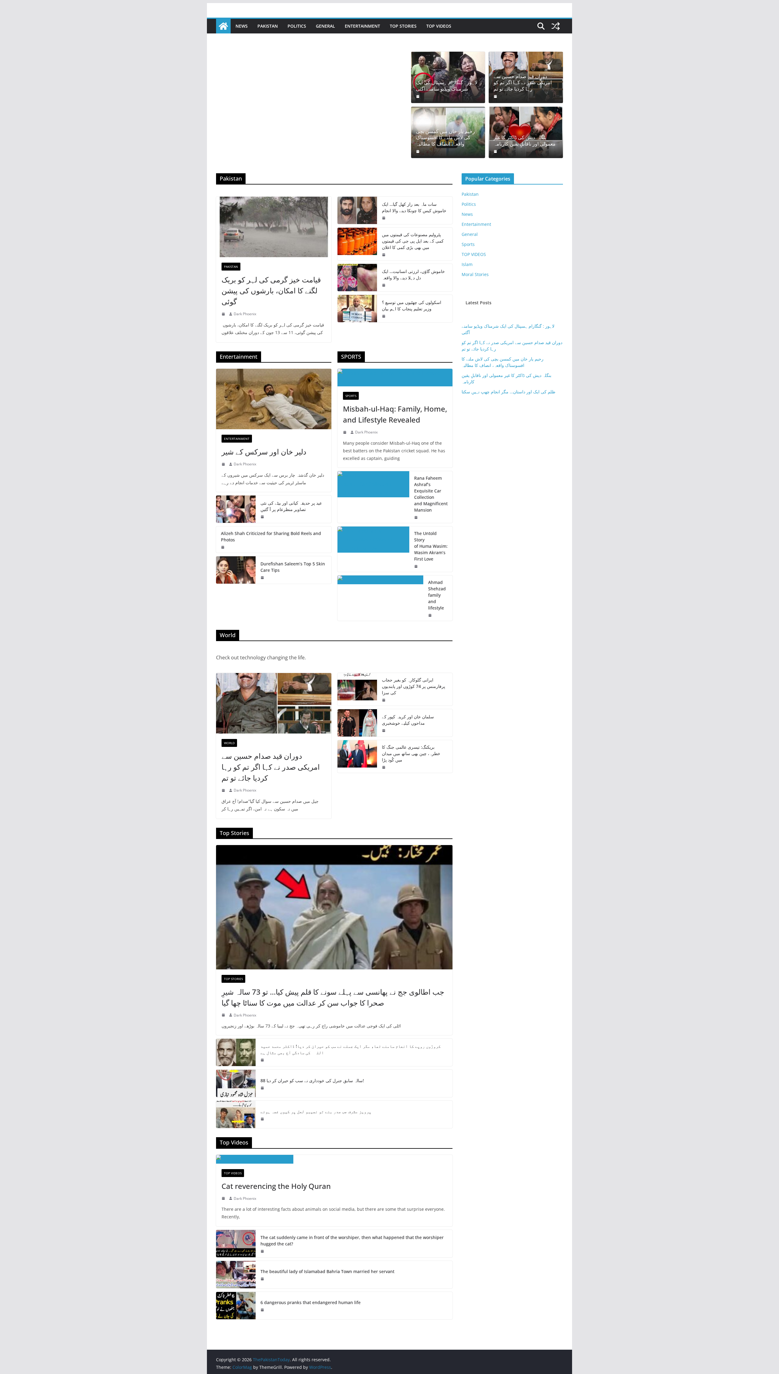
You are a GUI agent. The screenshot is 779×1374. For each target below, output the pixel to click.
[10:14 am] (224, 1015)
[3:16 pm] (384, 218)
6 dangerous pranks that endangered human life (310, 1302)
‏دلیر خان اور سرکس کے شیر (264, 452)
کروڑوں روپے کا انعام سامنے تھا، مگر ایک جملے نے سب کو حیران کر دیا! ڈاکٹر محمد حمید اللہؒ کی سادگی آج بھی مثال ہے (350, 1049)
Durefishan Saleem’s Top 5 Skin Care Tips (292, 567)
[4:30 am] (418, 151)
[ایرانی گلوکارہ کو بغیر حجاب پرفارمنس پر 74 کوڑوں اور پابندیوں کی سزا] (357, 689)
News (242, 26)
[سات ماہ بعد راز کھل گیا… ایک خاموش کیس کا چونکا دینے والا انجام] (357, 210)
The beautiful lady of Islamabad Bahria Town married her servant (327, 1271)
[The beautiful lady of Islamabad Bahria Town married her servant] (236, 1274)
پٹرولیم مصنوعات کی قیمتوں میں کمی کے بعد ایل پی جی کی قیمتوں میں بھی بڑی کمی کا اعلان (413, 241)
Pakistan (267, 26)
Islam (467, 264)
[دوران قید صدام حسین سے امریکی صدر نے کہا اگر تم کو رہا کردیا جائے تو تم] (273, 703)
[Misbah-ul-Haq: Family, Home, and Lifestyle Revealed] (395, 377)
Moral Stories (475, 274)
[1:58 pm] (416, 517)
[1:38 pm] (224, 464)
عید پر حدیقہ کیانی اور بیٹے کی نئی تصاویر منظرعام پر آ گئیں (291, 506)
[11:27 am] (262, 1251)
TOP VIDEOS (438, 26)
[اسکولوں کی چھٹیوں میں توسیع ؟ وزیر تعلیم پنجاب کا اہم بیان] (357, 308)
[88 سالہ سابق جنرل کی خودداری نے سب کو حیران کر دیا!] (236, 1083)
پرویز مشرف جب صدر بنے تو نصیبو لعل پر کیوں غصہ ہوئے (315, 1111)
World (229, 743)
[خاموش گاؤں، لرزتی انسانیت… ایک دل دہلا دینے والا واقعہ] (357, 277)
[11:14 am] (262, 1279)
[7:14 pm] (384, 730)
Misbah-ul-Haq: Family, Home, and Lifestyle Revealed (395, 414)
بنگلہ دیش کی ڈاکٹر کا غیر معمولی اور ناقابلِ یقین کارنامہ (525, 140)
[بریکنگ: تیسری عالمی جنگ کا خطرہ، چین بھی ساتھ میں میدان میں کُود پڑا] (357, 756)
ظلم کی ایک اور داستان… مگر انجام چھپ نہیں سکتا (508, 392)
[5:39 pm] (224, 314)
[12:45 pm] (262, 517)
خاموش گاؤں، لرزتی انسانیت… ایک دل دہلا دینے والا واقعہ (413, 274)
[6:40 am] (418, 96)
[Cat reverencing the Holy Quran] (334, 1159)
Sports (350, 396)
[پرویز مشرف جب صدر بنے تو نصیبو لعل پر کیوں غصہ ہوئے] (236, 1114)
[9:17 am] (496, 96)
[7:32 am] (384, 316)
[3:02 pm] (224, 1198)
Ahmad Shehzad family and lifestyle (437, 595)
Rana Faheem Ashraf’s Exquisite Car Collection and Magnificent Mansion (431, 494)
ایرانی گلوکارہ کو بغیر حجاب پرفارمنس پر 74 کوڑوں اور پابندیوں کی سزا (413, 686)
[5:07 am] (262, 1060)
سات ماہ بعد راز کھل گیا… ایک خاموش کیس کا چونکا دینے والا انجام (414, 207)
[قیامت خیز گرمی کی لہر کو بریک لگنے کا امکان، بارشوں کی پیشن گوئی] (273, 227)
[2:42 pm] (345, 432)
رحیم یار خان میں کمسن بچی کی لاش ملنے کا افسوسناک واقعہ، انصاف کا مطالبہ (445, 137)
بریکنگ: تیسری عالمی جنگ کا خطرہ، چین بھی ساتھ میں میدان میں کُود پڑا (411, 753)
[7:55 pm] (223, 547)
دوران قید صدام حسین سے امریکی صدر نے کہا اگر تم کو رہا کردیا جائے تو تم (523, 82)
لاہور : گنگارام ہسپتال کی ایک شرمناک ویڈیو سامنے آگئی (446, 85)
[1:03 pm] (262, 1119)
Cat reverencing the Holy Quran (276, 1186)
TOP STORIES (403, 26)
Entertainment (362, 26)
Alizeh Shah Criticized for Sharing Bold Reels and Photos (271, 536)
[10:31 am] (384, 285)
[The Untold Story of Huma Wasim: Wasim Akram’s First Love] (373, 549)
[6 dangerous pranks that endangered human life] (236, 1305)
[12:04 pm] (262, 1310)
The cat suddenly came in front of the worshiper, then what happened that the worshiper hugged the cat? (352, 1240)
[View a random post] (555, 26)
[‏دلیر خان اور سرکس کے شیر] (273, 399)
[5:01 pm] (416, 566)
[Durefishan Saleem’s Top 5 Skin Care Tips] (236, 570)
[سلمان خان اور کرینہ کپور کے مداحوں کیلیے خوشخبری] (357, 723)
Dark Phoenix (245, 313)
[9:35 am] (496, 151)
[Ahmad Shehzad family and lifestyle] (380, 598)
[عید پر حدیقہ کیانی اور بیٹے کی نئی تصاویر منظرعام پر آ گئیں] (236, 509)
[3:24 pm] (262, 1088)
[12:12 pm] (430, 615)
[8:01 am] (384, 767)
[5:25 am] (262, 577)
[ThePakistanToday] (223, 26)
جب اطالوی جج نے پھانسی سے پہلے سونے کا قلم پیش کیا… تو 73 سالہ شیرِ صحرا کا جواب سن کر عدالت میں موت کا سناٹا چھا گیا (333, 997)
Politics (297, 26)
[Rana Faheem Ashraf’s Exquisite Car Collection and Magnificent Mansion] (373, 497)
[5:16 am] (384, 255)
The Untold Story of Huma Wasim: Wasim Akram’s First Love (431, 546)
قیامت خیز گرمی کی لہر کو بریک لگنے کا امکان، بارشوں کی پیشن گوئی (271, 290)
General (325, 26)
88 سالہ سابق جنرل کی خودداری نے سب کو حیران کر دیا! (312, 1080)
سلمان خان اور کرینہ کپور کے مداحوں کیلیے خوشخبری (408, 720)
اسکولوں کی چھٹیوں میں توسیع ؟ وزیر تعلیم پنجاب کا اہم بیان (411, 305)
